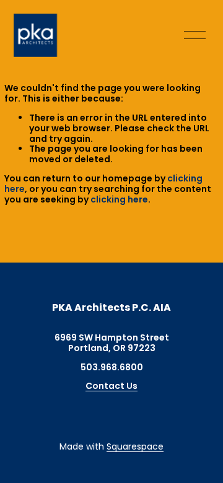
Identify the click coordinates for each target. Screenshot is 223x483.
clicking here (119, 199)
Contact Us (111, 386)
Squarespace (135, 447)
